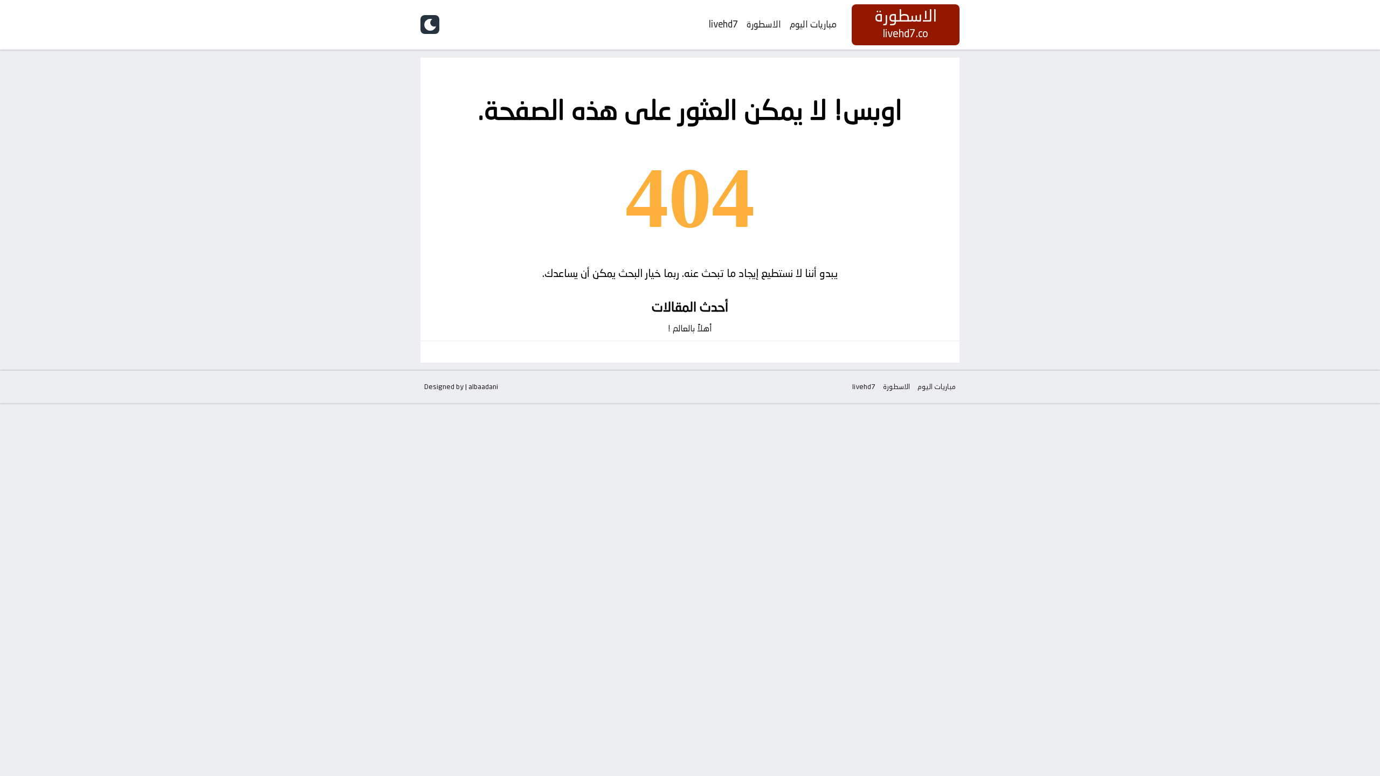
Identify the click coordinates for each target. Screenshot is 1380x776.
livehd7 (723, 24)
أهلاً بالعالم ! (690, 328)
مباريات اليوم (813, 24)
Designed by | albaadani (461, 387)
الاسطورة (764, 24)
